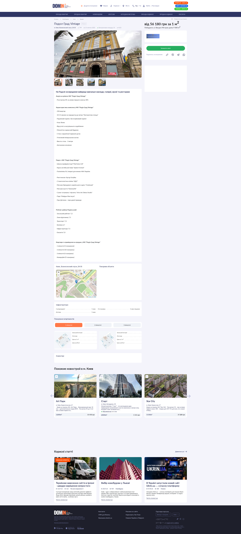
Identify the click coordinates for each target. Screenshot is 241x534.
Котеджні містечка (128, 14)
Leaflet (89, 297)
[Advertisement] (166, 79)
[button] (76, 282)
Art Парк (60, 401)
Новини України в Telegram (135, 518)
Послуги (182, 14)
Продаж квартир (80, 14)
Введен (82, 19)
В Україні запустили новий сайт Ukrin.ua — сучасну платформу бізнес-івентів (163, 484)
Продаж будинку (166, 14)
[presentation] (65, 54)
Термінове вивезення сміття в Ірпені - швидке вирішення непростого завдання (75, 484)
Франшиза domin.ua (105, 518)
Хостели (111, 14)
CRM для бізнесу (104, 515)
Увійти (148, 6)
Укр (136, 6)
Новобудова (119, 489)
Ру (140, 6)
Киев (74, 19)
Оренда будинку (147, 14)
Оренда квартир (62, 14)
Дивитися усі (179, 451)
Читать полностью (61, 500)
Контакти (101, 511)
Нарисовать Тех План (133, 515)
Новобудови (97, 14)
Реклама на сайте (132, 511)
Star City (150, 401)
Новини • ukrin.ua (181, 9)
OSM (94, 297)
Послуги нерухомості (76, 489)
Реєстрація (155, 6)
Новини (163, 489)
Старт (104, 401)
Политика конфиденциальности (61, 522)
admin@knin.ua (167, 523)
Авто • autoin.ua (181, 6)
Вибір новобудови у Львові (115, 483)
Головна (56, 19)
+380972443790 (162, 519)
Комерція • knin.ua (181, 3)
